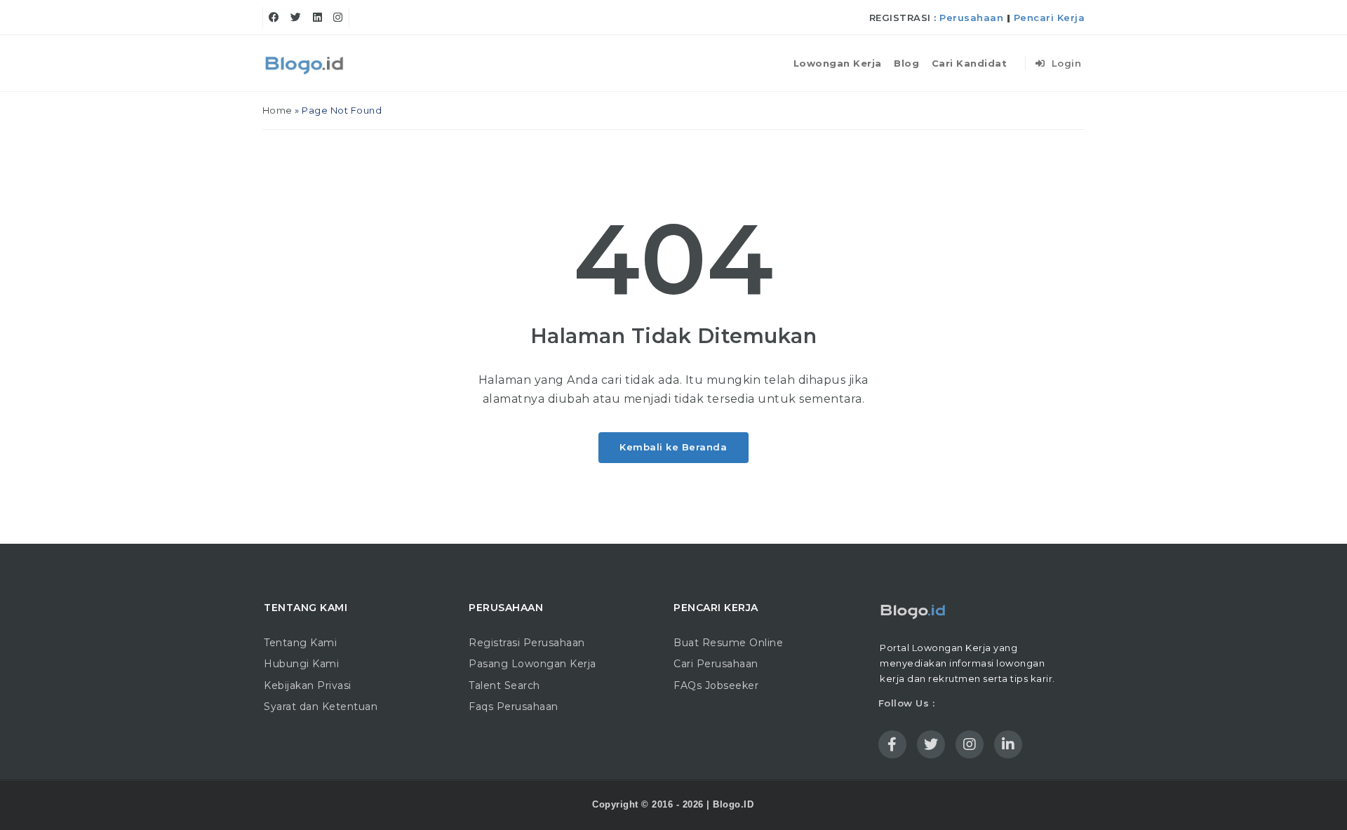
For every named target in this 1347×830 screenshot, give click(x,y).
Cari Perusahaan (716, 663)
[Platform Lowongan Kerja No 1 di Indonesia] (305, 63)
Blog (906, 63)
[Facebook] (274, 18)
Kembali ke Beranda (673, 447)
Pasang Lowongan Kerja (532, 663)
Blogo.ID (733, 804)
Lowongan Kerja (837, 63)
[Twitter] (296, 18)
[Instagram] (338, 18)
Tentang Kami (300, 642)
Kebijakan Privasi (307, 685)
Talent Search (504, 685)
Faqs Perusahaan (513, 706)
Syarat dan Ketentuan (320, 706)
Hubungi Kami (301, 663)
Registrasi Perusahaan (527, 642)
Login (1064, 63)
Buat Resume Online (728, 642)
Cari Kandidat (969, 63)
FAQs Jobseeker (716, 685)
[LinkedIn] (317, 18)
